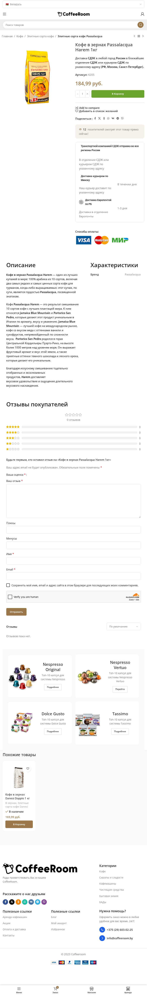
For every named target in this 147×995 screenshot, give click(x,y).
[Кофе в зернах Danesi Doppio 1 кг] (19, 777)
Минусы (11, 538)
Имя (10, 554)
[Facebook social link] (95, 118)
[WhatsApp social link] (108, 118)
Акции (6, 923)
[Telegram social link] (117, 118)
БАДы (102, 902)
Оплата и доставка (14, 929)
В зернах (10, 803)
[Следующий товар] (143, 36)
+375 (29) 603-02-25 (120, 929)
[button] (19, 824)
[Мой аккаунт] (142, 14)
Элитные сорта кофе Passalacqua (80, 36)
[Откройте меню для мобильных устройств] (4, 14)
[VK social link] (112, 118)
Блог (54, 917)
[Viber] (122, 118)
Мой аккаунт (59, 923)
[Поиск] (140, 25)
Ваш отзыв (14, 481)
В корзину (118, 93)
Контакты (9, 935)
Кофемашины (107, 883)
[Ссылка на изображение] (40, 868)
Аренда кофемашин (15, 917)
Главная (7, 36)
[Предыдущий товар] (134, 36)
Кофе (19, 36)
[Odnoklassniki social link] (104, 118)
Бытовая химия (108, 896)
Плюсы (10, 523)
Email (10, 569)
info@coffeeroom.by (120, 938)
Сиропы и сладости (111, 877)
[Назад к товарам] (139, 36)
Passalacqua (133, 274)
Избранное (58, 929)
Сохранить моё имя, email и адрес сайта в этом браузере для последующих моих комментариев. (74, 585)
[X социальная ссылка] (99, 118)
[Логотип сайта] (73, 13)
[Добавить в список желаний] (28, 768)
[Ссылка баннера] (40, 676)
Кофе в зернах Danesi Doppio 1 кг (17, 796)
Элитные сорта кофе (40, 36)
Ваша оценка (16, 474)
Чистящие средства (111, 890)
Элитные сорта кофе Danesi (17, 804)
